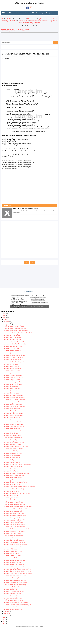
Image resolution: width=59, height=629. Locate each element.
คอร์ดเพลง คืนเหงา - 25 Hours (12, 484)
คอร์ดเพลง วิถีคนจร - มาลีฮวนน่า (12, 422)
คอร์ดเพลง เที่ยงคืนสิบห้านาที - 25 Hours (14, 560)
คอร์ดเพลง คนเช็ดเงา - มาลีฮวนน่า (13, 404)
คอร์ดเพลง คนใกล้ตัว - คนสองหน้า (13, 339)
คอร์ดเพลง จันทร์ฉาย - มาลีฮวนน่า (13, 375)
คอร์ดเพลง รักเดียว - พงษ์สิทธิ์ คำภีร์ (13, 522)
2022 (4, 315)
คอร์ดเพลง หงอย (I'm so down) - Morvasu (15, 580)
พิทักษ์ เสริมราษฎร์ (32, 19)
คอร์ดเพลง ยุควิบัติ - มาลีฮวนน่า (12, 359)
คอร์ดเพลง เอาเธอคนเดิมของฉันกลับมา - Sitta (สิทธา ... (18, 506)
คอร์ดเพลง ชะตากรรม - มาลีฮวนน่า (13, 402)
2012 (4, 623)
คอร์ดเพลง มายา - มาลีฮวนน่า (12, 366)
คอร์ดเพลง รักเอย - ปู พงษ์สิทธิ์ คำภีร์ (13, 518)
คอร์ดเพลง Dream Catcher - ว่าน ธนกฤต (14, 469)
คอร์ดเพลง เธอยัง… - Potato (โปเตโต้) (14, 475)
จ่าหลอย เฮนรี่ (33, 21)
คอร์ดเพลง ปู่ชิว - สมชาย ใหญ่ (12, 335)
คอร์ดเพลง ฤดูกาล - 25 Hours (11, 553)
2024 (4, 314)
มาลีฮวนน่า (23, 19)
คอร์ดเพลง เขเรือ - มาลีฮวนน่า (12, 408)
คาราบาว (16, 19)
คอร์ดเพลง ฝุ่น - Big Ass (10, 460)
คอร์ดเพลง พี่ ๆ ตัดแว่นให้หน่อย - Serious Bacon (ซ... (18, 571)
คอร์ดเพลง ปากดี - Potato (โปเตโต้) (13, 477)
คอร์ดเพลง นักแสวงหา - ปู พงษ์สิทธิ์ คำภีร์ (15, 515)
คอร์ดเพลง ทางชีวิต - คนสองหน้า (12, 337)
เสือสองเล (20, 21)
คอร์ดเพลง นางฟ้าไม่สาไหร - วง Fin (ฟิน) (15, 489)
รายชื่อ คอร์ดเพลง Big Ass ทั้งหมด (13, 437)
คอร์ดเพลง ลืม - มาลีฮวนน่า (11, 433)
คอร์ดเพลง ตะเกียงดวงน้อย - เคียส (13, 598)
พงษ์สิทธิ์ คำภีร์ (9, 19)
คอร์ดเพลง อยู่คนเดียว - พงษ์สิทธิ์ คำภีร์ (14, 520)
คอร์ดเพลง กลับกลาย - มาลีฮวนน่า (13, 435)
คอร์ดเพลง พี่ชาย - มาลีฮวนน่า (12, 386)
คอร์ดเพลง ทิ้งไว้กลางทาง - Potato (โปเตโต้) (15, 482)
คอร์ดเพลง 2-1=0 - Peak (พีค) (11, 348)
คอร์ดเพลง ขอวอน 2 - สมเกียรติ (12, 562)
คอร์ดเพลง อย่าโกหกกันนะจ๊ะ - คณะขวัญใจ (15, 344)
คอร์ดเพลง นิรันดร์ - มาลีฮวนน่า (12, 420)
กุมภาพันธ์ (7, 613)
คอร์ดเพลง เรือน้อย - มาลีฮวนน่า (12, 391)
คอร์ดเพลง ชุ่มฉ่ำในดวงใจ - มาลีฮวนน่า (14, 413)
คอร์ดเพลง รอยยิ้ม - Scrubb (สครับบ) (13, 466)
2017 (4, 619)
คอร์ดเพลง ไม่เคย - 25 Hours (11, 558)
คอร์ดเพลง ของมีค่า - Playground (13, 609)
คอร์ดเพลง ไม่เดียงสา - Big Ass (12, 462)
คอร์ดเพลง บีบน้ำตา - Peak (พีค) (12, 350)
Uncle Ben (37, 22)
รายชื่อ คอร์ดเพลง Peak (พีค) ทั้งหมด (14, 326)
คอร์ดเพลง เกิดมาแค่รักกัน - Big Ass (13, 449)
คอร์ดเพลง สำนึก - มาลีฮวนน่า (12, 428)
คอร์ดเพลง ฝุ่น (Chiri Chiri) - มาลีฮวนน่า (14, 399)
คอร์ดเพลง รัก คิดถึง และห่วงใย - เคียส (14, 591)
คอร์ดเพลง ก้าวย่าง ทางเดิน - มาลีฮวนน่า (15, 355)
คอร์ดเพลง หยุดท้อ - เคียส (10, 589)
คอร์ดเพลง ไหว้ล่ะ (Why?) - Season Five (14, 567)
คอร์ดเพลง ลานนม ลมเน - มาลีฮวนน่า (14, 415)
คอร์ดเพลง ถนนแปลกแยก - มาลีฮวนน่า (14, 431)
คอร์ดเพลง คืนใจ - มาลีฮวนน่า (12, 411)
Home (3, 12)
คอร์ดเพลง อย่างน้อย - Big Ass (12, 455)
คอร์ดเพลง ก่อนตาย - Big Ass (11, 440)
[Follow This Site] (31, 7)
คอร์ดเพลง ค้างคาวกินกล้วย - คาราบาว (14, 500)
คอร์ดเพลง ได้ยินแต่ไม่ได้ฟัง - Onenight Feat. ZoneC (17, 342)
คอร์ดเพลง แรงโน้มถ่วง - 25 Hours (13, 533)
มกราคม (6, 616)
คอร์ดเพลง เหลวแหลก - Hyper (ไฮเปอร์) (14, 513)
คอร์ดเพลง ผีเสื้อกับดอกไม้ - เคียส (12, 593)
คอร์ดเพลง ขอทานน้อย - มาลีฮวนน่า (13, 395)
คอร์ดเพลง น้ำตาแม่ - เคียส (11, 596)
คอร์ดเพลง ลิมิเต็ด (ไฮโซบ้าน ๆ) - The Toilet (15, 544)
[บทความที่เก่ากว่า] (32, 262)
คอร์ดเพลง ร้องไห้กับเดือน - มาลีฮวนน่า (14, 406)
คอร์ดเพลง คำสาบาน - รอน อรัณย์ (13, 346)
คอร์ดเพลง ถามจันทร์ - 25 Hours (12, 555)
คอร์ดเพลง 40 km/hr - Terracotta (12, 607)
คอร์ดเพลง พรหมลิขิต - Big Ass (12, 451)
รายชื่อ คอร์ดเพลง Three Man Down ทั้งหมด (15, 328)
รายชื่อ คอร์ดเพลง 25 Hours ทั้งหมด (13, 502)
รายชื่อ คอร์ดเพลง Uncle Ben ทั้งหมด (13, 600)
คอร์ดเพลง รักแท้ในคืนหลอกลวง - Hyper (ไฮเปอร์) (17, 529)
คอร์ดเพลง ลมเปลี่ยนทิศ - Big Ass (13, 453)
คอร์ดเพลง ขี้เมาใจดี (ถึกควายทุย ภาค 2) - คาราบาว (17, 493)
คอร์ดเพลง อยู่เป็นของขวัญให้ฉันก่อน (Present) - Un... (18, 604)
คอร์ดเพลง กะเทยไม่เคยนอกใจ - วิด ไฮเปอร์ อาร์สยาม (18, 509)
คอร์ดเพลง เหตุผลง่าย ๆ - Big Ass (12, 444)
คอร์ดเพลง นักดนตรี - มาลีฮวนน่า (13, 384)
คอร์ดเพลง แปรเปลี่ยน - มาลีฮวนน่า (13, 357)
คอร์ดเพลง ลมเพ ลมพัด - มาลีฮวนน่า (13, 424)
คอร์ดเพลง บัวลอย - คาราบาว (12, 495)
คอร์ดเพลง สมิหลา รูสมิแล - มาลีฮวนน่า (14, 397)
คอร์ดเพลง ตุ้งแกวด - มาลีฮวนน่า (12, 353)
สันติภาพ (26, 21)
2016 (4, 621)
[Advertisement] (29, 37)
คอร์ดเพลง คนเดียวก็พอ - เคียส (12, 587)
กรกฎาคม (7, 324)
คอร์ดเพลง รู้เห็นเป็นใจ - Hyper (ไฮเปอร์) (14, 526)
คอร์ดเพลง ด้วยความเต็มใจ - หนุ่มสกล (14, 540)
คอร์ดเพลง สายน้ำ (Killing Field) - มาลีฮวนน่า (16, 362)
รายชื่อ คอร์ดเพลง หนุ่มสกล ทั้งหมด (13, 535)
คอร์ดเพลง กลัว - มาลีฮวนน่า (11, 364)
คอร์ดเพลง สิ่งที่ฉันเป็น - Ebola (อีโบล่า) (14, 524)
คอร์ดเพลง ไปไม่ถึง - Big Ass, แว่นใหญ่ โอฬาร (16, 446)
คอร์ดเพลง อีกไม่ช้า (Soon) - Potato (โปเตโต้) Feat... (18, 464)
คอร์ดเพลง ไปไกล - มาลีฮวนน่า (12, 417)
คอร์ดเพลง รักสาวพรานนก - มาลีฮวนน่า (14, 426)
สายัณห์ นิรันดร (13, 21)
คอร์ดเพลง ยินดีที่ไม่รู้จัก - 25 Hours (13, 551)
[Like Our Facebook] (27, 7)
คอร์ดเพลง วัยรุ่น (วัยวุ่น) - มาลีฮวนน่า (14, 377)
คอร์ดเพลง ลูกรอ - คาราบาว (11, 491)
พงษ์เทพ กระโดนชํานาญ (45, 21)
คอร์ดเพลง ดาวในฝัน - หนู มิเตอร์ (12, 578)
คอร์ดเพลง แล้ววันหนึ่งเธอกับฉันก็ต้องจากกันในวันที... (18, 333)
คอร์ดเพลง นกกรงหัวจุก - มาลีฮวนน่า (14, 382)
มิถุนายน (6, 611)
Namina (41, 626)
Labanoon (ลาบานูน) (28, 22)
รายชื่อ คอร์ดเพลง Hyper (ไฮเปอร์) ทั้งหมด (15, 504)
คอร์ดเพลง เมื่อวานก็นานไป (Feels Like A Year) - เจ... (18, 569)
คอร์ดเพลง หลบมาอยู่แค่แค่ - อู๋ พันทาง (14, 564)
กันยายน (6, 319)
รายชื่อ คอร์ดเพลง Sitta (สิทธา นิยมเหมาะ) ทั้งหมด (25, 208)
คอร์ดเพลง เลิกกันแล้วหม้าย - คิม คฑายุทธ (15, 576)
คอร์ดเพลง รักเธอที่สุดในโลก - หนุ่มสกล (14, 542)
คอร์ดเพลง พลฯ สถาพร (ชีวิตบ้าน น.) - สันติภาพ (16, 473)
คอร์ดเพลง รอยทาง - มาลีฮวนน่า (12, 371)
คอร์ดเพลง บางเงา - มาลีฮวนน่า (12, 368)
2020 (4, 618)
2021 (4, 317)
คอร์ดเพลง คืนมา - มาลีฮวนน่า (12, 393)
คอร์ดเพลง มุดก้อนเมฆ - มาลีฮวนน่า (13, 373)
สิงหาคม (6, 321)
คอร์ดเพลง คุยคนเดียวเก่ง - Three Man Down (16, 330)
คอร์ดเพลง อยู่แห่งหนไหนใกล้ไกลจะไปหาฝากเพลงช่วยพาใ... (20, 486)
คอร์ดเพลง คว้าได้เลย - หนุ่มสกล (12, 538)
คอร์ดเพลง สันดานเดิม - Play (11, 471)
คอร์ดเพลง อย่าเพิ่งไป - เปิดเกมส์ (12, 547)
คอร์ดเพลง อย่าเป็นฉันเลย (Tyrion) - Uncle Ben (16, 602)
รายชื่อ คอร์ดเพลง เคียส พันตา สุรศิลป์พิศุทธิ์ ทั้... (16, 584)
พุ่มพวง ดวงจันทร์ (49, 19)
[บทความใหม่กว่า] (26, 262)
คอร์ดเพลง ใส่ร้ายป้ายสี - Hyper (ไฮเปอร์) (14, 531)
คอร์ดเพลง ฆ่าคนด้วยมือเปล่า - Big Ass (14, 442)
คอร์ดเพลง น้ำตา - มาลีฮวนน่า (12, 388)
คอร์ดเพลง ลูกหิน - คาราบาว (11, 498)
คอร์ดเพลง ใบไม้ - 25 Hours (11, 549)
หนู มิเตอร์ (40, 19)
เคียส (2, 19)
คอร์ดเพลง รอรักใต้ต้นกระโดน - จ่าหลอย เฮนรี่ (16, 582)
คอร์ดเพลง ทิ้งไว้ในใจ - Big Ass (12, 457)
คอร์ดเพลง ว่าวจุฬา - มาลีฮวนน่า (12, 379)
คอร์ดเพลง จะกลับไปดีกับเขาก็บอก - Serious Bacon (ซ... (18, 573)
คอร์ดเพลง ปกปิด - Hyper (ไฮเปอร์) (13, 511)
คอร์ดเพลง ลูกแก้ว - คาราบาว (12, 480)
